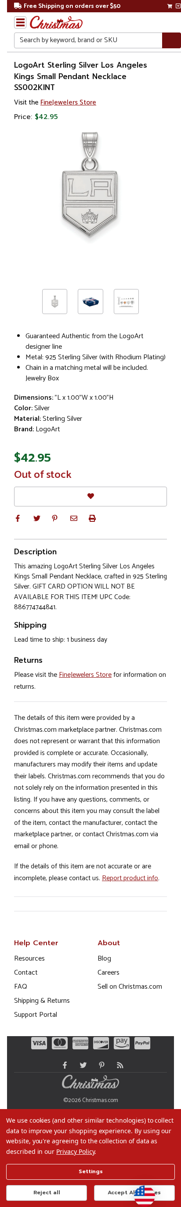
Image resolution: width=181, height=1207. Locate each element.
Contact (26, 973)
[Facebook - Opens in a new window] (62, 1065)
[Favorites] (90, 496)
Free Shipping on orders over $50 (72, 6)
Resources (29, 959)
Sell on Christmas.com (130, 987)
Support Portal (35, 1015)
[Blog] (118, 1065)
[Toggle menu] (20, 22)
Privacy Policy (75, 1151)
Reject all (46, 1192)
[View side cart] (178, 6)
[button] (17, 518)
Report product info (130, 878)
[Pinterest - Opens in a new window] (99, 1065)
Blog (104, 959)
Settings (91, 1171)
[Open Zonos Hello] (140, 1192)
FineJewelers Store (68, 102)
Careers (108, 973)
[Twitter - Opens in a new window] (81, 1065)
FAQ (20, 987)
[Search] (171, 41)
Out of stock (43, 475)
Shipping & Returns (42, 1001)
